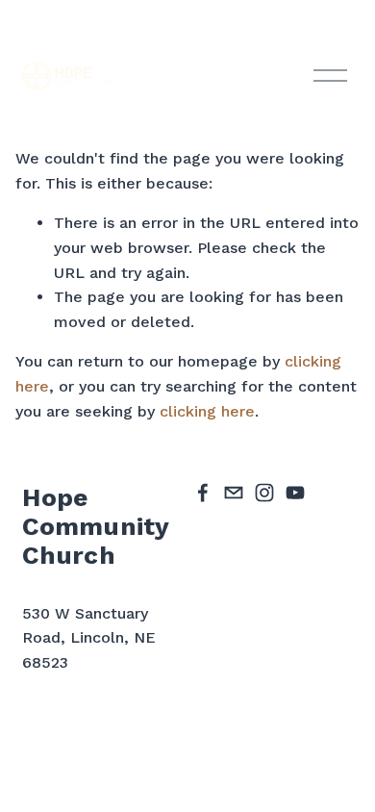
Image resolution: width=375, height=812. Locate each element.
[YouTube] (295, 492)
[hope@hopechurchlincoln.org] (233, 492)
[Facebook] (202, 492)
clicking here (207, 411)
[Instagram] (264, 492)
